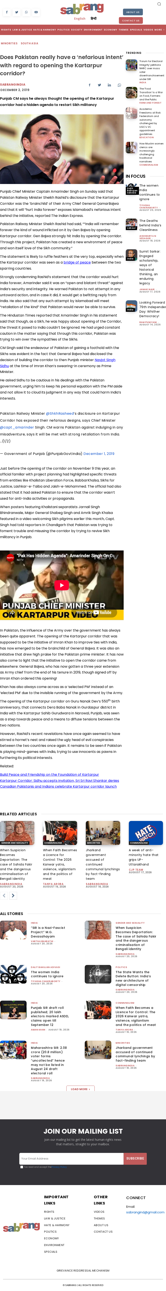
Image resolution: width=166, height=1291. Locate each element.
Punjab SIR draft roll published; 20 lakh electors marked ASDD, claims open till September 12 (50, 1016)
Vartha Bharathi (42, 941)
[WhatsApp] (26, 12)
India (142, 83)
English (79, 18)
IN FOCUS (135, 176)
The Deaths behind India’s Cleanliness (150, 225)
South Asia (29, 43)
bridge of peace (77, 262)
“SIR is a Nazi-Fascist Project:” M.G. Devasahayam (48, 932)
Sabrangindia (12, 84)
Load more (79, 1089)
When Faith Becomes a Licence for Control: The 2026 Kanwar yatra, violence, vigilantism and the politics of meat (60, 864)
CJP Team (136, 870)
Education (146, 137)
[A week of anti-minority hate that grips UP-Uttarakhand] (146, 833)
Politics (121, 967)
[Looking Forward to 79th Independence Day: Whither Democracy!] (131, 306)
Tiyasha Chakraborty (148, 206)
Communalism (148, 165)
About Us (133, 12)
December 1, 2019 (98, 453)
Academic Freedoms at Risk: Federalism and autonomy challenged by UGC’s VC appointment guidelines (150, 121)
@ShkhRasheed (60, 413)
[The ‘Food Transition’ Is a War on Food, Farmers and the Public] (131, 92)
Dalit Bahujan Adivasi (132, 190)
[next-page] (13, 896)
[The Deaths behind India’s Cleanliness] (131, 224)
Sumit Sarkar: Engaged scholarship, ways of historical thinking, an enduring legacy (150, 267)
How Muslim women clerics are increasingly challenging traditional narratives (151, 152)
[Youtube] (36, 12)
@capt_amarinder (17, 427)
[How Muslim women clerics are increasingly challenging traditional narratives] (131, 147)
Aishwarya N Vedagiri (147, 237)
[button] (159, 4)
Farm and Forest (150, 103)
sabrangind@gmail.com (145, 1212)
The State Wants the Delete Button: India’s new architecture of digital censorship (133, 978)
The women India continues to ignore (149, 192)
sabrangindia (11, 884)
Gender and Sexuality (14, 843)
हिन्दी (93, 18)
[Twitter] (16, 12)
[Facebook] (7, 12)
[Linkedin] (109, 85)
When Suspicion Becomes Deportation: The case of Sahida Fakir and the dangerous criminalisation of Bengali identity (16, 864)
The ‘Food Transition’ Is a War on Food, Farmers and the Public (151, 94)
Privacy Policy (59, 1167)
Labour (131, 228)
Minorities (9, 43)
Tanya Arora (53, 884)
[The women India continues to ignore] (13, 974)
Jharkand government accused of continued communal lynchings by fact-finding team (135, 1054)
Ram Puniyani (148, 322)
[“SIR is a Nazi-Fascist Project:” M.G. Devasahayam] (13, 930)
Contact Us (131, 20)
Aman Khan (38, 1029)
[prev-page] (4, 896)
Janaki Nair (147, 289)
